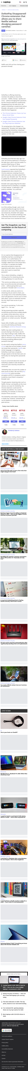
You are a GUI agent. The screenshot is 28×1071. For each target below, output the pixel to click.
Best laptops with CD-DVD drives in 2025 (14, 1015)
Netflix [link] (6, 424)
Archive (3, 1055)
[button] (2, 2)
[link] (6, 410)
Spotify (20, 348)
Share (5, 60)
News (3, 30)
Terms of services (18, 241)
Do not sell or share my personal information (12, 1061)
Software (4, 9)
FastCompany (5, 169)
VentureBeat (20, 288)
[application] (14, 145)
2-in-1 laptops (12, 5)
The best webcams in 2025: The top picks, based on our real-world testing (14, 1002)
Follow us (16, 60)
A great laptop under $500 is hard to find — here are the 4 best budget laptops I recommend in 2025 (14, 987)
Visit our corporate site (12, 1025)
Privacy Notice (20, 243)
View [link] (6, 421)
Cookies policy (5, 1045)
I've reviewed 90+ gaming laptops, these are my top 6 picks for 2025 (13, 1009)
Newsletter (24, 60)
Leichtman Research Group (17, 327)
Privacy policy (5, 1042)
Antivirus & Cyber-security (13, 9)
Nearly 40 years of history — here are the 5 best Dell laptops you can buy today (14, 995)
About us (4, 1052)
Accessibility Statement (7, 1049)
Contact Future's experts (7, 1039)
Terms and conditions (7, 1036)
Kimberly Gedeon (11, 30)
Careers (3, 1058)
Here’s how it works (14, 40)
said (13, 335)
